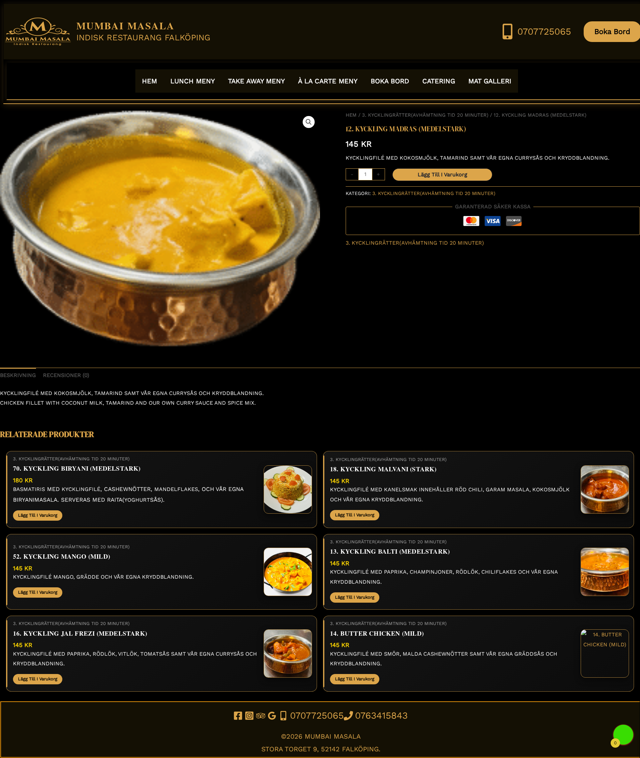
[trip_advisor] (261, 715)
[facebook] (239, 715)
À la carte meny (327, 81)
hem (149, 81)
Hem (351, 115)
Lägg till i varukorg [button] (37, 515)
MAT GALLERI (489, 81)
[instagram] (250, 715)
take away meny (256, 81)
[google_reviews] (273, 715)
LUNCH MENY (192, 81)
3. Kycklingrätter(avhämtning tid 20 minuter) (425, 115)
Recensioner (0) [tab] (66, 375)
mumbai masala (125, 25)
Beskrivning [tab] (18, 375)
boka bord (390, 81)
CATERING (438, 81)
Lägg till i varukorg (442, 174)
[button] (309, 122)
